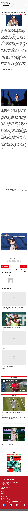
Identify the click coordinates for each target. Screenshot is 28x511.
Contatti (3, 493)
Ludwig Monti (5, 444)
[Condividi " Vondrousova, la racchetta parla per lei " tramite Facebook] (7, 260)
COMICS (14, 452)
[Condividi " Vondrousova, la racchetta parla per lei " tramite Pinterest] (12, 260)
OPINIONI (14, 395)
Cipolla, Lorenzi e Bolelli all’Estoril (10, 347)
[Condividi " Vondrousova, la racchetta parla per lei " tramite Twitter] (10, 260)
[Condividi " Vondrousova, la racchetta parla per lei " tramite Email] (18, 260)
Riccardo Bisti (6, 14)
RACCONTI (14, 426)
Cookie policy (4, 498)
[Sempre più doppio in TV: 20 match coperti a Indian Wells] (14, 299)
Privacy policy (4, 496)
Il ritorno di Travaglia (7, 366)
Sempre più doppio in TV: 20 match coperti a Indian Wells (13, 308)
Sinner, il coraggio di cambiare (10, 443)
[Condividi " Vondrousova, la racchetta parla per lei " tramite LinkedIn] (15, 260)
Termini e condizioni (6, 500)
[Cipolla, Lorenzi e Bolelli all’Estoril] (14, 338)
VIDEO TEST (14, 377)
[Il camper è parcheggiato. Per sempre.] (14, 319)
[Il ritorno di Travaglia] (14, 357)
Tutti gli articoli (22, 14)
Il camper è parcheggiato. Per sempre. (11, 327)
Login (2, 495)
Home (2, 491)
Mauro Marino (5, 415)
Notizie (16, 14)
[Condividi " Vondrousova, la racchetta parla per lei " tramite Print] (20, 260)
